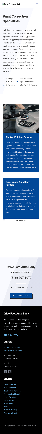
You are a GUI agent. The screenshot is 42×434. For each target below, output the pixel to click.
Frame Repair (9, 400)
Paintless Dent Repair (12, 394)
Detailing (7, 407)
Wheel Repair (9, 403)
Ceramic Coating (10, 410)
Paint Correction (10, 388)
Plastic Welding (10, 397)
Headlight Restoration (12, 391)
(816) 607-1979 (21, 277)
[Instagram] (10, 371)
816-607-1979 (11, 334)
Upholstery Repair (10, 413)
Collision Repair (10, 384)
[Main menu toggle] (37, 4)
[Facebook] (5, 371)
